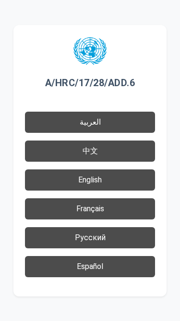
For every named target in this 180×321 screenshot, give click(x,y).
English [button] (90, 179)
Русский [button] (90, 237)
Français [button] (90, 208)
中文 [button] (90, 150)
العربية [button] (90, 122)
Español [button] (90, 266)
